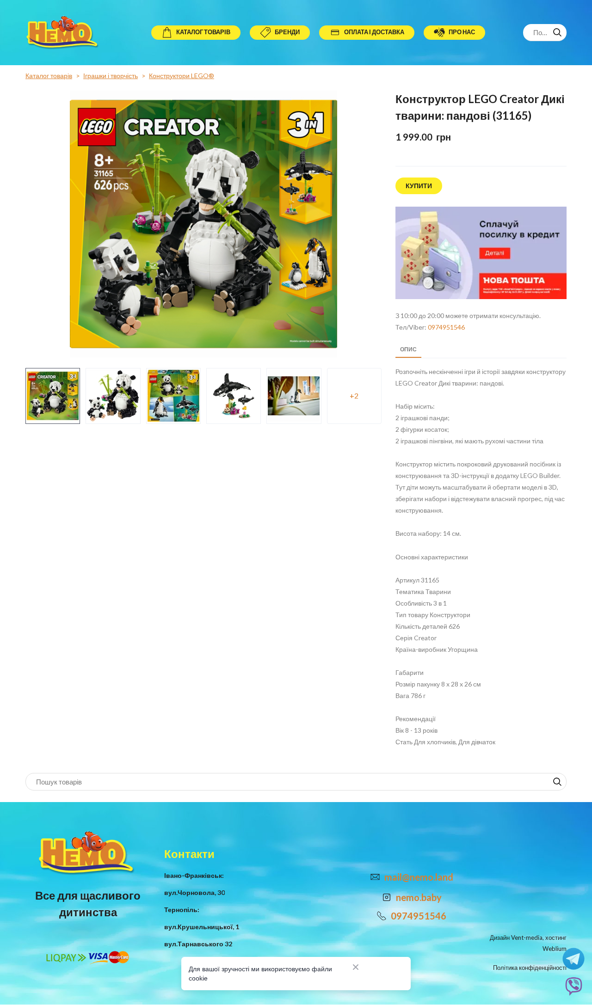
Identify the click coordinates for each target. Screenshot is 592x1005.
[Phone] (381, 915)
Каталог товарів (48, 76)
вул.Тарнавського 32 (198, 944)
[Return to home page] (63, 32)
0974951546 (446, 327)
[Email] (375, 876)
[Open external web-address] (481, 252)
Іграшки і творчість (110, 76)
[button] (195, 32)
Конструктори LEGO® (181, 76)
